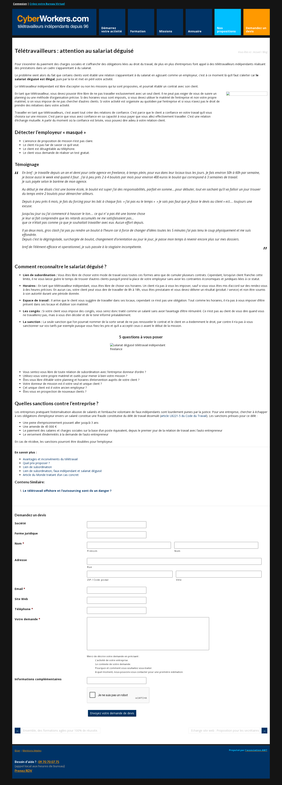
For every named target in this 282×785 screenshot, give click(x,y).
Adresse (21, 560)
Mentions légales (32, 750)
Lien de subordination (37, 467)
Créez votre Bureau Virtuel (47, 4)
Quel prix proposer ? (36, 463)
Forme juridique (26, 533)
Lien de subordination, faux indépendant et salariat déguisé (62, 471)
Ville (178, 579)
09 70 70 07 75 (48, 762)
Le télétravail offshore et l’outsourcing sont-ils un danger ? (67, 491)
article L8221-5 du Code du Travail (183, 416)
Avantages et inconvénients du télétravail (50, 459)
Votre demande (27, 619)
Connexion (20, 4)
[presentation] (118, 695)
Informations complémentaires (38, 679)
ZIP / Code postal (97, 579)
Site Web (21, 599)
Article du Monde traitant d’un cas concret (51, 475)
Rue (89, 566)
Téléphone (24, 609)
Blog (265, 52)
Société (20, 523)
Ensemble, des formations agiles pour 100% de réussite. (60, 730)
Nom (19, 543)
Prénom (92, 550)
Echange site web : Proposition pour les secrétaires (225, 730)
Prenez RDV (23, 770)
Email (20, 589)
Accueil (257, 52)
